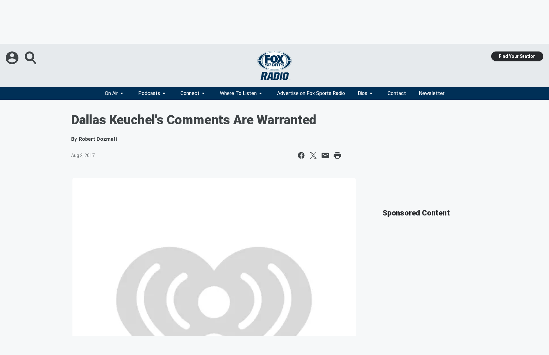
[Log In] (13, 57)
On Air (111, 93)
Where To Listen (238, 93)
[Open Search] (31, 57)
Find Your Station (517, 56)
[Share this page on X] (313, 155)
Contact (397, 93)
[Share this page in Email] (325, 155)
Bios (362, 93)
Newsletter (431, 93)
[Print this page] (337, 155)
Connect (190, 93)
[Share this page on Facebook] (301, 155)
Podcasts (149, 93)
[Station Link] (274, 65)
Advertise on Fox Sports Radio (311, 93)
